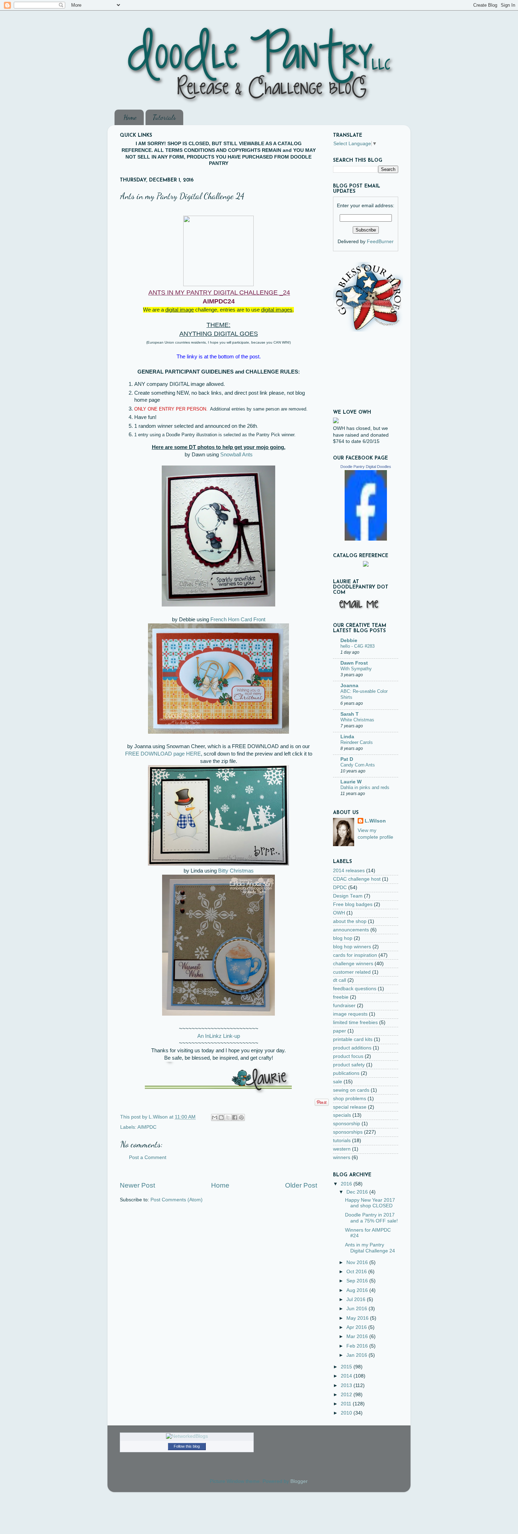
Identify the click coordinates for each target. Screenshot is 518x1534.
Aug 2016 (357, 1290)
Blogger (298, 1481)
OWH (339, 913)
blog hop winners (352, 946)
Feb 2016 (357, 1346)
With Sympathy (356, 668)
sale (337, 1081)
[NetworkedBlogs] (187, 1436)
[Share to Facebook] (234, 1117)
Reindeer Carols (356, 742)
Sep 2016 (357, 1280)
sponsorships (348, 1132)
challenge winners (353, 963)
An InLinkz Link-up (218, 1036)
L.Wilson (375, 821)
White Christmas (357, 719)
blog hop (342, 938)
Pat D (346, 759)
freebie (341, 997)
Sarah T (349, 714)
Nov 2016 (357, 1262)
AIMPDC (146, 1127)
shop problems (349, 1098)
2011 (347, 1403)
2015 (347, 1366)
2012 (347, 1394)
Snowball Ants (236, 454)
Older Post (301, 1185)
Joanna (349, 685)
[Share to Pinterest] (241, 1117)
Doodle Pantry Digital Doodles (365, 466)
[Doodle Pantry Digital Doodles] (366, 539)
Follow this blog (187, 1446)
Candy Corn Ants (357, 765)
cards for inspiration (355, 955)
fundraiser (344, 1005)
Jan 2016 (357, 1355)
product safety (349, 1064)
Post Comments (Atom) (176, 1199)
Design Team (348, 896)
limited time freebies (355, 1022)
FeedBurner (380, 241)
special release (349, 1107)
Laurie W (351, 781)
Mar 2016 (357, 1336)
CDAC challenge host (357, 879)
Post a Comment (147, 1157)
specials (342, 1115)
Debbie (348, 640)
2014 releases (349, 870)
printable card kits (352, 1039)
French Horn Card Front (237, 619)
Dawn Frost (354, 663)
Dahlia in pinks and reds (364, 787)
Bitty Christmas (236, 871)
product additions (352, 1048)
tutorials (342, 1140)
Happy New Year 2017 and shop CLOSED (370, 1202)
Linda (347, 736)
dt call (339, 980)
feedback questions (354, 988)
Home (129, 117)
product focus (348, 1056)
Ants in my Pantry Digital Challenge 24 (370, 1247)
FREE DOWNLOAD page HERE (163, 754)
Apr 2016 (357, 1327)
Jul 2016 (356, 1299)
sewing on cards (351, 1090)
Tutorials (164, 117)
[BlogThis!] (221, 1117)
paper (339, 1031)
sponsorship (346, 1123)
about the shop (349, 921)
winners (341, 1157)
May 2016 (358, 1318)
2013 (347, 1385)
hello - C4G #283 (357, 646)
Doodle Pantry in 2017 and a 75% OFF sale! (371, 1217)
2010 (347, 1413)
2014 (347, 1376)
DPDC (340, 887)
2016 (347, 1184)
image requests (350, 1014)
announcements (351, 929)
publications (346, 1073)
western (342, 1149)
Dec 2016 (357, 1192)
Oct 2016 (357, 1271)
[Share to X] (228, 1117)
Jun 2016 (357, 1308)
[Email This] (214, 1117)
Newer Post (137, 1185)
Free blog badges (352, 904)
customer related (352, 972)
